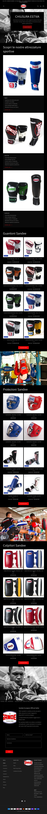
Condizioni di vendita (17, 771)
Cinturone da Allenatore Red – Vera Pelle (34, 655)
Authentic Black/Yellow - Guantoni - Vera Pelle (34, 339)
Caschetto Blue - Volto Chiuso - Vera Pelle (13, 414)
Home (4, 762)
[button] (3, 6)
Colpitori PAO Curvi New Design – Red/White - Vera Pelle (34, 626)
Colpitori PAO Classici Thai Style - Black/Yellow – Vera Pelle (13, 599)
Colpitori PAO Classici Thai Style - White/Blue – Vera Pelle (34, 571)
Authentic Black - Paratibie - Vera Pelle (13, 468)
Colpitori (5, 771)
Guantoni (5, 765)
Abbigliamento (6, 776)
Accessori (5, 773)
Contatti (4, 784)
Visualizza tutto (23, 347)
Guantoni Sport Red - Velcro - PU (13, 258)
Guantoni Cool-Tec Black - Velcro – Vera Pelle (34, 285)
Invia (9, 751)
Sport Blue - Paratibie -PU (13, 495)
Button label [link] (27, 27)
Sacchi (4, 779)
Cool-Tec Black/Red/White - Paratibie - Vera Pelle (34, 468)
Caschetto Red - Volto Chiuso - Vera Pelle (33, 414)
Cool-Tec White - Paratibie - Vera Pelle (34, 495)
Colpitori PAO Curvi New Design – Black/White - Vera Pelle (13, 627)
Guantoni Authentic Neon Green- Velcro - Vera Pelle (13, 312)
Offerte (4, 782)
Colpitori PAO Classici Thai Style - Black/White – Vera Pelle (33, 599)
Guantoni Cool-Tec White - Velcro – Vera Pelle (34, 258)
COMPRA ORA (8, 109)
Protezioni (5, 768)
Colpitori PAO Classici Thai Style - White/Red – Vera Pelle (13, 571)
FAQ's (14, 765)
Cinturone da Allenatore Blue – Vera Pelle (13, 655)
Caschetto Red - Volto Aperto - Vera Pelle (34, 441)
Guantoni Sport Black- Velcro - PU (13, 339)
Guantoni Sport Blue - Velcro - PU (34, 312)
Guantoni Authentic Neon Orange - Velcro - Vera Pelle (13, 285)
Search (14, 762)
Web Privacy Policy (17, 768)
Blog (4, 787)
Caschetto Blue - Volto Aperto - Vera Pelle (13, 441)
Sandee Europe (22, 811)
